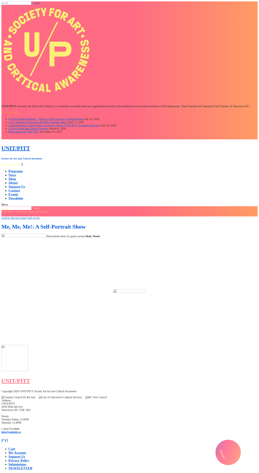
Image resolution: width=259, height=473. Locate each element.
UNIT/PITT (15, 148)
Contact (14, 190)
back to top (33, 217)
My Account (17, 453)
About (13, 183)
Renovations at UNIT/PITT (23, 131)
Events (13, 194)
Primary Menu (12, 164)
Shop (12, 179)
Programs (15, 171)
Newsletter (15, 198)
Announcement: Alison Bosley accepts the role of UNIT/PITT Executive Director (53, 125)
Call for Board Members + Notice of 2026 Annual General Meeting (46, 119)
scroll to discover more (14, 217)
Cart (11, 449)
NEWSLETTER (20, 468)
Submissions (17, 464)
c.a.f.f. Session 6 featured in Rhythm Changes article (37, 122)
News (12, 175)
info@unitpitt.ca (11, 432)
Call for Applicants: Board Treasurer (28, 128)
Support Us (16, 186)
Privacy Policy (18, 460)
